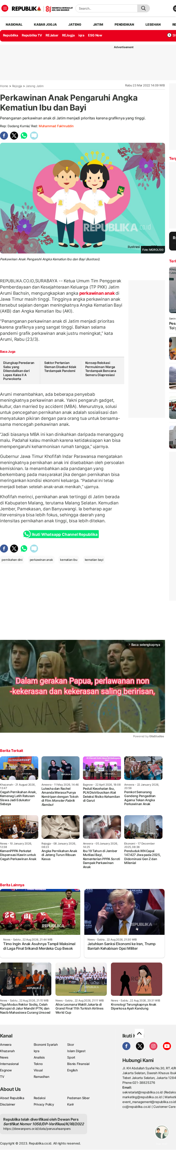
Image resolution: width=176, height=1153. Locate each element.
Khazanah (7, 1051)
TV (2, 1077)
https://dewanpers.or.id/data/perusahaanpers (37, 1129)
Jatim (98, 24)
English (72, 1070)
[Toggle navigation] (5, 8)
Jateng (74, 24)
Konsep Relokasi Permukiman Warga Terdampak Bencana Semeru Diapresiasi (100, 369)
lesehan (153, 24)
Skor (70, 1044)
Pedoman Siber (78, 1098)
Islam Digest (76, 1051)
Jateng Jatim (34, 86)
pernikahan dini (12, 559)
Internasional (9, 1064)
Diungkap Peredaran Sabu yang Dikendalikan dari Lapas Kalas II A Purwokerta (18, 371)
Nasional (14, 24)
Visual (38, 1070)
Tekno (38, 1064)
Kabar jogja (45, 24)
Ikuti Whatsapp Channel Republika (64, 534)
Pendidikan (124, 24)
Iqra (36, 1051)
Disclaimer (7, 1104)
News (4, 1057)
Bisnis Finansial (78, 1064)
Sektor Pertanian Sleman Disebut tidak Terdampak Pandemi (60, 367)
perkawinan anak (97, 293)
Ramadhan (41, 1077)
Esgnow (6, 1070)
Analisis (39, 1057)
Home (4, 86)
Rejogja (17, 86)
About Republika (12, 1098)
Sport (71, 1057)
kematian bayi (94, 559)
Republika (10, 35)
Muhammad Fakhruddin (56, 126)
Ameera (5, 1044)
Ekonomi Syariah (46, 1044)
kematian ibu (68, 559)
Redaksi (40, 1098)
